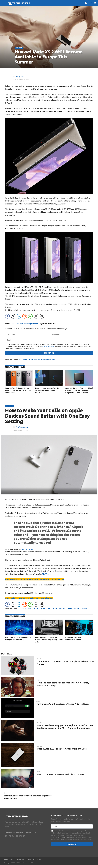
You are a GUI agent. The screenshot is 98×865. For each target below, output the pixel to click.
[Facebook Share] (7, 316)
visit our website (48, 346)
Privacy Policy (9, 859)
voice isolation (80, 609)
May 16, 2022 (27, 549)
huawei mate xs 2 (48, 359)
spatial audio (52, 609)
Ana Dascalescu (22, 427)
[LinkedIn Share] (19, 316)
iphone (42, 609)
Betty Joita (20, 76)
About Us (20, 859)
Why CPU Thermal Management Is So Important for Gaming (18, 638)
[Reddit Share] (24, 316)
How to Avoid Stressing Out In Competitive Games (76, 638)
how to (31, 609)
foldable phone (26, 359)
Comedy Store (30, 833)
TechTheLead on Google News (24, 323)
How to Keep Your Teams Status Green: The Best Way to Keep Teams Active (49, 639)
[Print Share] (42, 316)
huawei (37, 359)
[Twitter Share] (13, 316)
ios (36, 609)
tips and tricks (65, 609)
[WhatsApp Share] (30, 316)
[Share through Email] (36, 316)
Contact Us (30, 859)
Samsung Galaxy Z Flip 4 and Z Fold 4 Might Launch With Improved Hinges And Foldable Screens (79, 390)
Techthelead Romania (14, 833)
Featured (23, 609)
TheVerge (46, 574)
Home (39, 859)
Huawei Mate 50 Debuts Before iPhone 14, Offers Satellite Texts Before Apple (18, 390)
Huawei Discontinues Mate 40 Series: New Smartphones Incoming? (47, 390)
